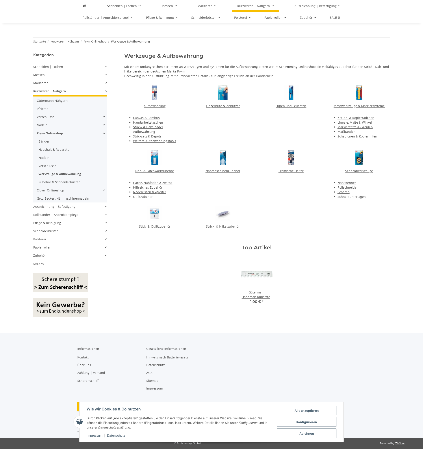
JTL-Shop (400, 443)
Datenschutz (116, 435)
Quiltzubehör (143, 197)
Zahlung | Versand (91, 373)
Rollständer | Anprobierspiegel (56, 215)
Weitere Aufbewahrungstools (154, 141)
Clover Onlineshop (50, 190)
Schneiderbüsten (46, 231)
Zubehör (39, 255)
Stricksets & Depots (147, 136)
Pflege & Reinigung (47, 223)
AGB (149, 373)
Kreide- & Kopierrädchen (356, 118)
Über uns (84, 365)
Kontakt (83, 357)
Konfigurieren (306, 422)
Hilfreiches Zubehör (147, 187)
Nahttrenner (347, 183)
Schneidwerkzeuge (359, 171)
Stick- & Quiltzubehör (155, 226)
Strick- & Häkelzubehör (223, 226)
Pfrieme (42, 109)
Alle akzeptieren (307, 410)
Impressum (94, 435)
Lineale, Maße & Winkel (355, 122)
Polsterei (39, 239)
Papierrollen (42, 247)
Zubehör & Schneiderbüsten (59, 182)
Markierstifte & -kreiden (355, 127)
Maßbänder (346, 132)
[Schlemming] (84, 6)
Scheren (344, 192)
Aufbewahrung (155, 106)
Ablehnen (306, 433)
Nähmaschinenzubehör (223, 171)
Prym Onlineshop (50, 133)
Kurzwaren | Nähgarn (49, 91)
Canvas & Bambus (146, 118)
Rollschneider (348, 187)
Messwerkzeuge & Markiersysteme (359, 106)
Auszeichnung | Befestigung (54, 206)
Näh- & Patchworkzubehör (154, 171)
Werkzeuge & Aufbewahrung (60, 174)
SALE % (38, 264)
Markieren (40, 83)
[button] (70, 67)
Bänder (44, 141)
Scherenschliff (87, 380)
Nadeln (42, 125)
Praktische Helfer (291, 171)
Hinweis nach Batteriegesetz (167, 357)
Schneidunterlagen (352, 197)
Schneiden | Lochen (48, 67)
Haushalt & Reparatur (55, 149)
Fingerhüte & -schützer (223, 106)
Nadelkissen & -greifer (149, 192)
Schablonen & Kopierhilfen (357, 136)
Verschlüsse (45, 117)
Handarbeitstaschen (148, 122)
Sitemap (152, 380)
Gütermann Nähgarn (52, 100)
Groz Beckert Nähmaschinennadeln (63, 198)
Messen (39, 75)
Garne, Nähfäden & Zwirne (153, 183)
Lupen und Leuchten (291, 106)
